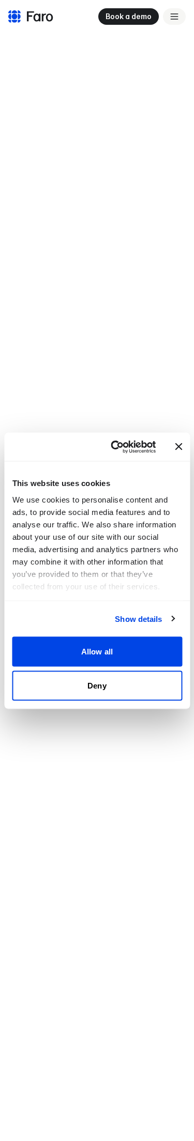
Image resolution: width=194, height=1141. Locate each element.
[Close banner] (178, 446)
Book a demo (129, 16)
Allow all (97, 651)
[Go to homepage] (29, 16)
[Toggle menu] (174, 16)
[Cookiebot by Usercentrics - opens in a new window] (116, 447)
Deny (96, 685)
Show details (138, 618)
